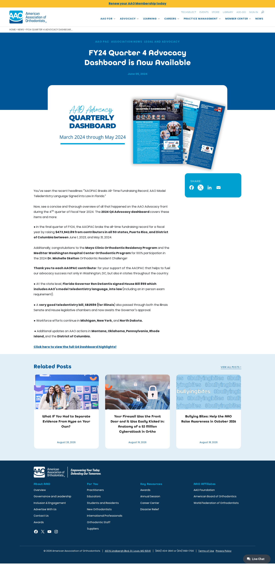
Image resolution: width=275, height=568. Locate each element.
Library (228, 12)
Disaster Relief (149, 509)
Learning (150, 18)
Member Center (236, 18)
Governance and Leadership (52, 496)
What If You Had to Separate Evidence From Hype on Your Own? (66, 421)
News (259, 18)
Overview (40, 490)
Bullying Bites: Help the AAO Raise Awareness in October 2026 (208, 418)
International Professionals (104, 516)
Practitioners (95, 490)
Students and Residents (103, 503)
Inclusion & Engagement (50, 503)
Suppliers (93, 528)
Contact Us (41, 516)
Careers (170, 18)
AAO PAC (102, 42)
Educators (94, 496)
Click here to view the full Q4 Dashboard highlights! (75, 347)
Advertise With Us (45, 509)
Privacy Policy (223, 550)
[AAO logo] (28, 17)
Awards (39, 522)
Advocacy (128, 18)
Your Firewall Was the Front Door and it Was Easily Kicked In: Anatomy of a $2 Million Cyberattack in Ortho (137, 424)
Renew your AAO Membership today (137, 3)
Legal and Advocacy (162, 42)
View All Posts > (231, 367)
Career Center (149, 503)
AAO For (106, 18)
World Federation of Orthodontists (216, 503)
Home (12, 29)
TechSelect (188, 12)
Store (215, 12)
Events (203, 12)
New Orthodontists (99, 509)
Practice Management (201, 18)
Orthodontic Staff (98, 522)
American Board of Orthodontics (215, 496)
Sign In (253, 12)
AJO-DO (241, 12)
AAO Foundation (204, 490)
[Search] (263, 12)
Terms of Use (206, 550)
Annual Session (150, 496)
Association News (126, 42)
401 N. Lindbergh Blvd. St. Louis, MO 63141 (128, 550)
